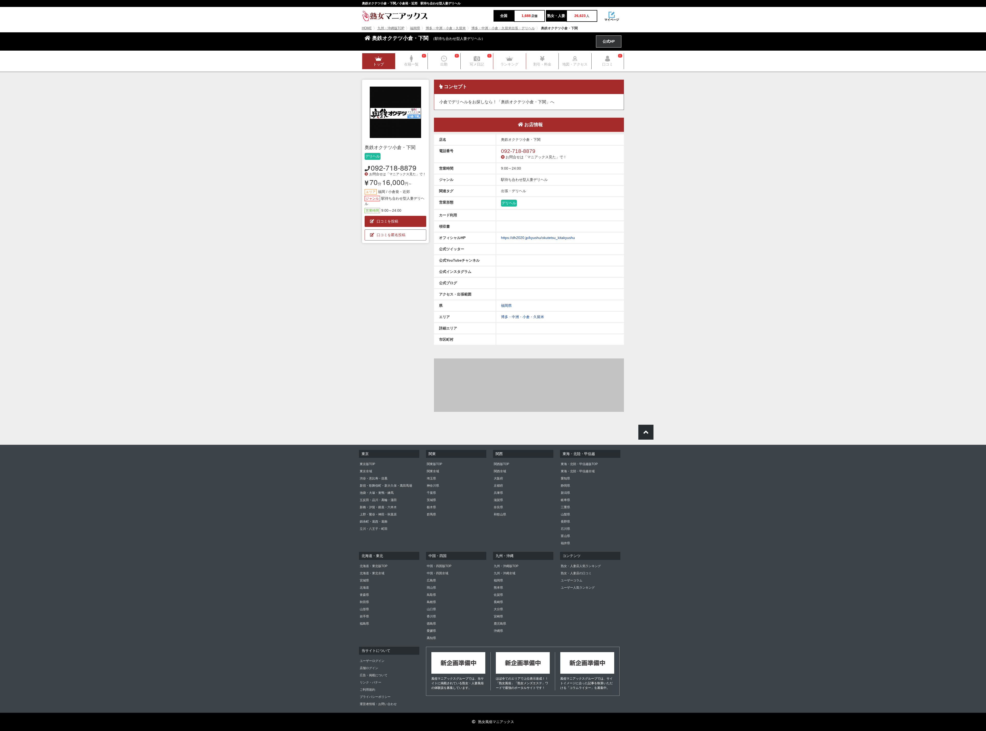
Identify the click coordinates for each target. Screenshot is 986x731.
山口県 (431, 609)
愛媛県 (431, 631)
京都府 (498, 485)
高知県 (431, 638)
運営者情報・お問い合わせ (378, 704)
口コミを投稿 (387, 221)
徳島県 (431, 623)
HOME (367, 28)
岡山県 (431, 587)
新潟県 (565, 493)
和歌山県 (500, 514)
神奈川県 (433, 485)
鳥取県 (431, 595)
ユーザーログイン (372, 661)
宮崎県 (498, 616)
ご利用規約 (367, 689)
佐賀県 (498, 595)
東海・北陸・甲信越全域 (578, 471)
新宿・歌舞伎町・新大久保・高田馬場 (386, 485)
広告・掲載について (373, 675)
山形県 (364, 609)
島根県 (431, 602)
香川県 (431, 616)
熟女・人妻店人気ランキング (581, 566)
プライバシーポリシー (375, 697)
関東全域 (433, 471)
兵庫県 (498, 493)
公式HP (609, 41)
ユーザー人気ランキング (578, 587)
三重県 (565, 507)
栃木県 (431, 507)
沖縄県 (498, 631)
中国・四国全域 (437, 573)
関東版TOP (434, 464)
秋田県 (364, 602)
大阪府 (498, 478)
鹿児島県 (500, 623)
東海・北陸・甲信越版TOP (579, 464)
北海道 (364, 587)
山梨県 (565, 514)
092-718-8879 (393, 167)
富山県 (565, 536)
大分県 (498, 609)
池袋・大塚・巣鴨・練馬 (377, 493)
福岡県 (415, 28)
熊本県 (498, 587)
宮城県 (364, 580)
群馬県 (431, 514)
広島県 (431, 580)
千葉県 (431, 493)
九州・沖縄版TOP (390, 28)
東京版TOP (367, 464)
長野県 (565, 521)
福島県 (364, 623)
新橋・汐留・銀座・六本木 (378, 507)
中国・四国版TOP (439, 566)
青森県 (364, 595)
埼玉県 (431, 478)
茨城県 (431, 500)
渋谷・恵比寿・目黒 (373, 478)
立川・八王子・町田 (373, 529)
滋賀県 (498, 500)
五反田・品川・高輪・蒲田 (378, 500)
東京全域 (366, 471)
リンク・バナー (370, 682)
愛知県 (565, 478)
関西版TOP (501, 464)
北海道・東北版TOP (373, 566)
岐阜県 (565, 500)
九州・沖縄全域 (504, 573)
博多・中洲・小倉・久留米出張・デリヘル (503, 28)
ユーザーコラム (571, 580)
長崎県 (498, 602)
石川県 (565, 529)
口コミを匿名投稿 (391, 235)
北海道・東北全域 (372, 573)
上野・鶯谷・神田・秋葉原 (378, 514)
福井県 (565, 543)
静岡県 (565, 485)
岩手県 (364, 616)
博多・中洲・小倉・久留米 (446, 28)
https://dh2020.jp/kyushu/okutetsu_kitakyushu (538, 238)
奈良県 (498, 507)
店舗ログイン (369, 668)
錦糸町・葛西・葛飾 (373, 521)
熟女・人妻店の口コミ (576, 573)
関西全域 (500, 471)
